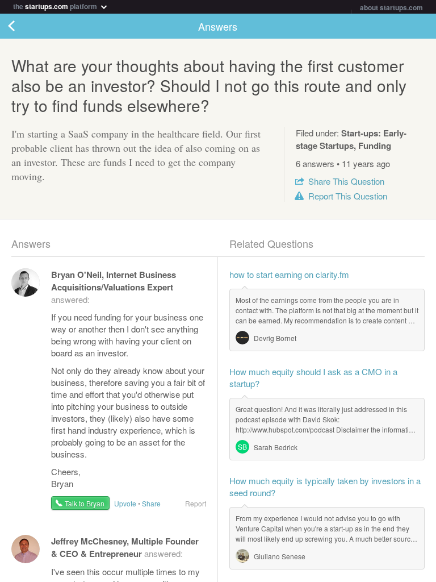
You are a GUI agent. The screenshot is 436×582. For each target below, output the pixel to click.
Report (347, 196)
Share (346, 181)
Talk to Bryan (84, 503)
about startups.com (391, 7)
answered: (113, 286)
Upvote (125, 503)
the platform (56, 5)
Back (22, 26)
